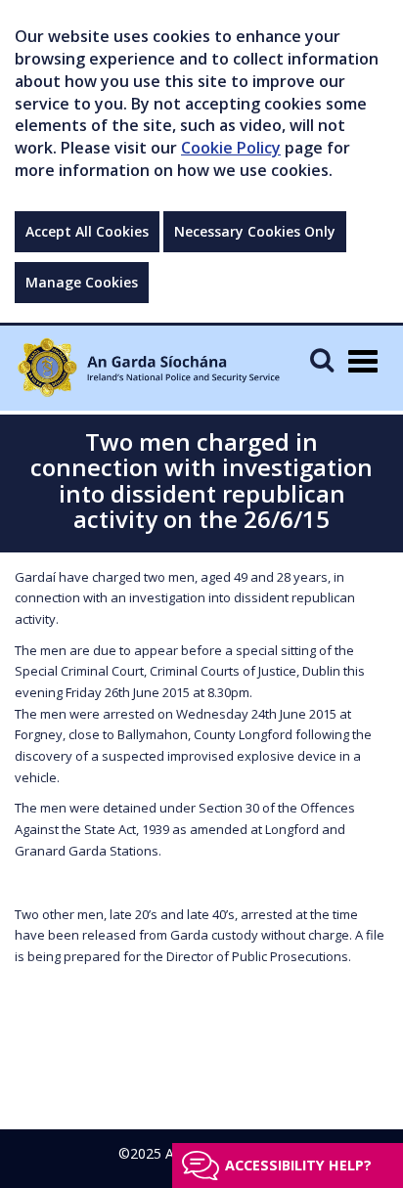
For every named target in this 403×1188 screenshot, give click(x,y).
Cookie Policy (231, 147)
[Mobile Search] (321, 359)
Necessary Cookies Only (255, 231)
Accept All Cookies (87, 231)
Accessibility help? (298, 1165)
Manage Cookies (81, 282)
